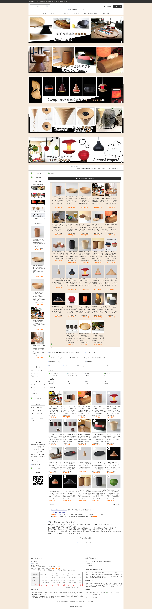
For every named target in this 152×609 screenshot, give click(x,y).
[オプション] (38, 215)
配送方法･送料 (82, 601)
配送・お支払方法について (91, 13)
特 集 (75, 13)
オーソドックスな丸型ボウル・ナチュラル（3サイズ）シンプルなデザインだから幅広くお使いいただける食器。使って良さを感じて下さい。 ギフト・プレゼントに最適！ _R (39, 296)
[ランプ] (38, 201)
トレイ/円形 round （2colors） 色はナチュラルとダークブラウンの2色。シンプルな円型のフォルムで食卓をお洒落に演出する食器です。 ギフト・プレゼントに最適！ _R (39, 349)
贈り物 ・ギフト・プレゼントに (59, 510)
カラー (65, 13)
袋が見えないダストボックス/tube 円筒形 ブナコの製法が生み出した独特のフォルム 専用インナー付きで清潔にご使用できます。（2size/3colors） (39, 243)
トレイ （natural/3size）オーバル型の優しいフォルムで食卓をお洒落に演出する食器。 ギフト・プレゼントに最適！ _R (39, 323)
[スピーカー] (38, 208)
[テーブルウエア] (38, 188)
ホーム (44, 13)
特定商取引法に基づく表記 (66, 601)
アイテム (118, 6)
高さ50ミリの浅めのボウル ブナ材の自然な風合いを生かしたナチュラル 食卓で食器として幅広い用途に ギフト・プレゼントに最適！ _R (39, 269)
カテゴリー (54, 13)
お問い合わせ (106, 13)
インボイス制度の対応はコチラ (58, 512)
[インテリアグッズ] (38, 194)
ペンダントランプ (59, 514)
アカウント (108, 6)
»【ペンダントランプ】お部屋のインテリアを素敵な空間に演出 (64, 352)
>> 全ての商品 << (38, 184)
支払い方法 (75, 601)
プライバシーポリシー (90, 601)
